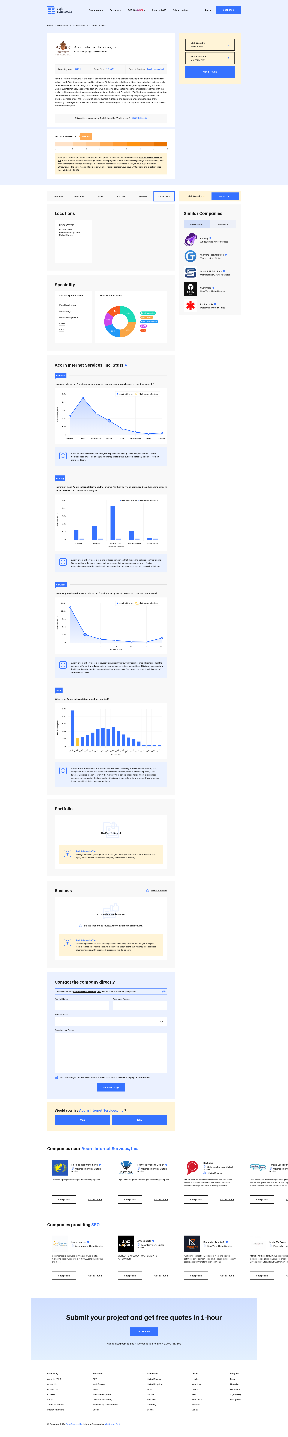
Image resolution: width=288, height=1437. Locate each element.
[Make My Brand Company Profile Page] (258, 1244)
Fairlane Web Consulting (86, 1164)
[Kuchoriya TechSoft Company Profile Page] (192, 1244)
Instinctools (208, 304)
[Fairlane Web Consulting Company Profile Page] (60, 1167)
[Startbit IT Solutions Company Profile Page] (190, 272)
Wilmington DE (207, 274)
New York (205, 291)
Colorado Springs (83, 51)
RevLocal (208, 1162)
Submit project (181, 10)
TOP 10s (135, 10)
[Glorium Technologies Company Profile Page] (190, 256)
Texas (203, 258)
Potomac (205, 307)
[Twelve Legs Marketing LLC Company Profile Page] (258, 1167)
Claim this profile (139, 117)
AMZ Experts (145, 1240)
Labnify (205, 238)
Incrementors (80, 1241)
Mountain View (148, 1244)
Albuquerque (206, 241)
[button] (242, 1181)
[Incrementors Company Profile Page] (60, 1244)
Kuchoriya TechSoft (215, 1241)
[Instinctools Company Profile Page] (190, 305)
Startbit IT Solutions (212, 271)
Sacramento (81, 1246)
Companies (94, 10)
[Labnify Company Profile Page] (190, 239)
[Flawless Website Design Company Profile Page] (126, 1167)
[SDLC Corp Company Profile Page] (190, 289)
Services (114, 10)
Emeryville (278, 1246)
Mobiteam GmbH (113, 1423)
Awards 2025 (159, 10)
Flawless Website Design (152, 1164)
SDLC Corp (207, 287)
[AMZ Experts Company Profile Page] (126, 1244)
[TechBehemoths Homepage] (59, 10)
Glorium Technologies (213, 254)
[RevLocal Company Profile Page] (192, 1167)
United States (100, 51)
